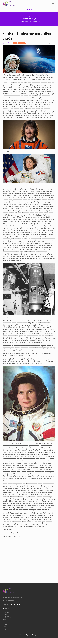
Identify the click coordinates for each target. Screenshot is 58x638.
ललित (5, 629)
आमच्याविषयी (7, 619)
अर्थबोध (6, 615)
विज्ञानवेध (6, 612)
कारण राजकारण (8, 622)
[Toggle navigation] (53, 4)
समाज (15, 43)
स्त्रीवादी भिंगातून (22, 43)
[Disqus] (29, 559)
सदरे (5, 627)
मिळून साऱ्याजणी (29, 635)
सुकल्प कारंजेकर (7, 43)
